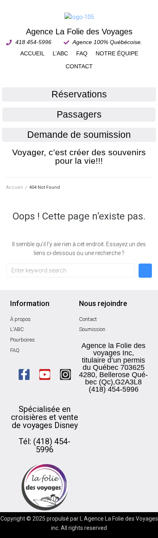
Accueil (14, 187)
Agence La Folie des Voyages (79, 31)
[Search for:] (70, 270)
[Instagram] (65, 374)
